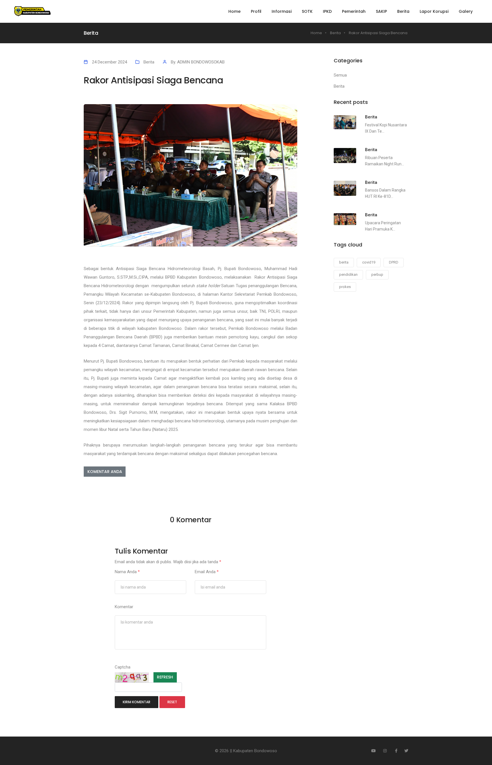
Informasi (282, 11)
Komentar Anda (104, 471)
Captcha (122, 667)
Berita (403, 11)
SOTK (307, 11)
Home (234, 11)
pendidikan (348, 274)
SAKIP (381, 11)
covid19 (368, 262)
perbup (377, 274)
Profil (256, 11)
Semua (340, 75)
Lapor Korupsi (434, 11)
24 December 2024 (109, 62)
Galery (466, 11)
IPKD (327, 11)
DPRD (393, 262)
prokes (345, 287)
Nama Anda (127, 571)
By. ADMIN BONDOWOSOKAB (198, 62)
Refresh (165, 677)
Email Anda (207, 571)
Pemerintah (354, 11)
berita (343, 262)
